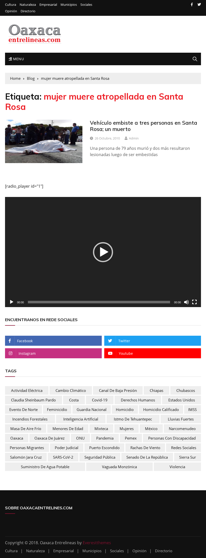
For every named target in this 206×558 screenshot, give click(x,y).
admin (134, 138)
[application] (103, 252)
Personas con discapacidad (172, 438)
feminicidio (57, 409)
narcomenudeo (182, 428)
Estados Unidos (181, 399)
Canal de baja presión (118, 390)
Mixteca (101, 428)
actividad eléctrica (26, 390)
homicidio (125, 409)
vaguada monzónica (119, 466)
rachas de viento (145, 447)
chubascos (185, 390)
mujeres (127, 428)
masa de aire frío (25, 428)
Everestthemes (97, 542)
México (151, 428)
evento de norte (23, 409)
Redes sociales (183, 447)
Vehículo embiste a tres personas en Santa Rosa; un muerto (143, 125)
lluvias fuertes (181, 419)
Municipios (69, 4)
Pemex (131, 438)
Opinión (11, 11)
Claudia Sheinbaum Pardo (33, 399)
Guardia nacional (92, 409)
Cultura (10, 4)
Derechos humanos (138, 399)
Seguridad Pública (99, 457)
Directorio (28, 11)
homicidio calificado (161, 409)
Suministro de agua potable (45, 466)
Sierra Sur (187, 457)
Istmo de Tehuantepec (133, 419)
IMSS (192, 409)
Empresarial (48, 4)
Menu (18, 58)
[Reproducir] (11, 302)
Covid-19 (100, 399)
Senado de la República (147, 457)
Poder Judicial (66, 447)
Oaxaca (16, 438)
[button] (103, 252)
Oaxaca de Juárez (49, 438)
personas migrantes (27, 447)
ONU (80, 438)
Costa (74, 399)
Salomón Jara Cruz (26, 457)
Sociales (86, 4)
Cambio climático (71, 390)
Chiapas (156, 390)
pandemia (105, 438)
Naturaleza (28, 4)
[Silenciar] (186, 302)
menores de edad (68, 428)
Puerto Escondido (104, 447)
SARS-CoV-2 (63, 457)
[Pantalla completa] (194, 302)
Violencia (177, 466)
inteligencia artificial (80, 419)
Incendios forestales (29, 419)
